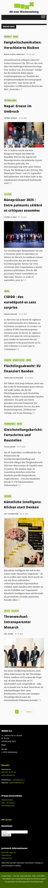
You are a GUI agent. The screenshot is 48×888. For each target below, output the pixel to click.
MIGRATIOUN (18, 360)
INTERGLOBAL (10, 100)
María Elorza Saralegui (14, 54)
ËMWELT (8, 37)
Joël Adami (8, 634)
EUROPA (7, 360)
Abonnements (7, 800)
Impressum (6, 855)
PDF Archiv (6, 819)
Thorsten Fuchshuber (13, 378)
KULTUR (7, 194)
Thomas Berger (10, 118)
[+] (20, 89)
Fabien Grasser (10, 314)
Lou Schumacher (11, 514)
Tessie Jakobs (9, 447)
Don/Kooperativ (8, 805)
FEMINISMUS (9, 424)
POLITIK (15, 611)
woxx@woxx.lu (19, 779)
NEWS (15, 37)
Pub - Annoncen (8, 803)
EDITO (7, 611)
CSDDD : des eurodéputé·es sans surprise (20, 302)
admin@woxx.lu (8, 775)
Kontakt (5, 765)
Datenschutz (6, 858)
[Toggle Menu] (43, 16)
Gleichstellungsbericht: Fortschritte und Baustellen (23, 434)
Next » (29, 711)
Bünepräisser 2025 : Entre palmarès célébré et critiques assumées (23, 205)
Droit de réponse (8, 852)
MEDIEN (7, 496)
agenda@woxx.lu (17, 782)
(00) (8, 772)
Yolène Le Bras (10, 217)
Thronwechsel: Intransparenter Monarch (17, 621)
